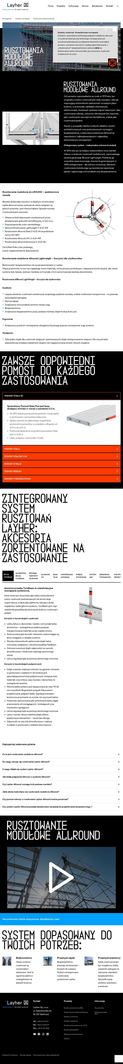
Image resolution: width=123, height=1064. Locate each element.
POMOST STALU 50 (14, 396)
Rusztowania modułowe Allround (76, 1012)
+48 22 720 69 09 (43, 1025)
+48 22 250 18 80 (43, 1028)
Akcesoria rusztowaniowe (73, 1034)
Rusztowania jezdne (71, 1030)
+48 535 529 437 (43, 1021)
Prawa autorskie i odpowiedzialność (46, 1055)
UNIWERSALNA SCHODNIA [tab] (67, 575)
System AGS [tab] (92, 575)
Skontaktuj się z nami (49, 919)
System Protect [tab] (117, 575)
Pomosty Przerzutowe (17, 479)
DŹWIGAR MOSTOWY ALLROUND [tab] (33, 576)
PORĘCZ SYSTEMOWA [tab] (81, 575)
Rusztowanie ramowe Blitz (73, 1008)
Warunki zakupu (25, 1055)
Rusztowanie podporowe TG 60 (75, 1025)
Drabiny (67, 1038)
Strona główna (7, 19)
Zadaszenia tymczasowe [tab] (105, 575)
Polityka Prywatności (10, 1055)
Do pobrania (99, 1008)
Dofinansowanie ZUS (101, 1013)
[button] (118, 6)
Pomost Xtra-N (12, 464)
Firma (50, 6)
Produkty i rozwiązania (22, 19)
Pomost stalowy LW (15, 456)
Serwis (85, 6)
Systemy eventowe (71, 1021)
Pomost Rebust (13, 471)
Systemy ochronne (71, 1016)
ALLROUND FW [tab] (45, 575)
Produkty (61, 6)
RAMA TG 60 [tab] (55, 575)
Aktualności (97, 6)
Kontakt (109, 6)
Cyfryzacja (73, 6)
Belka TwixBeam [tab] (8, 575)
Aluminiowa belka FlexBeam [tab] (21, 576)
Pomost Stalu (12, 449)
